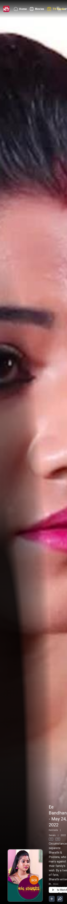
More (55, 884)
